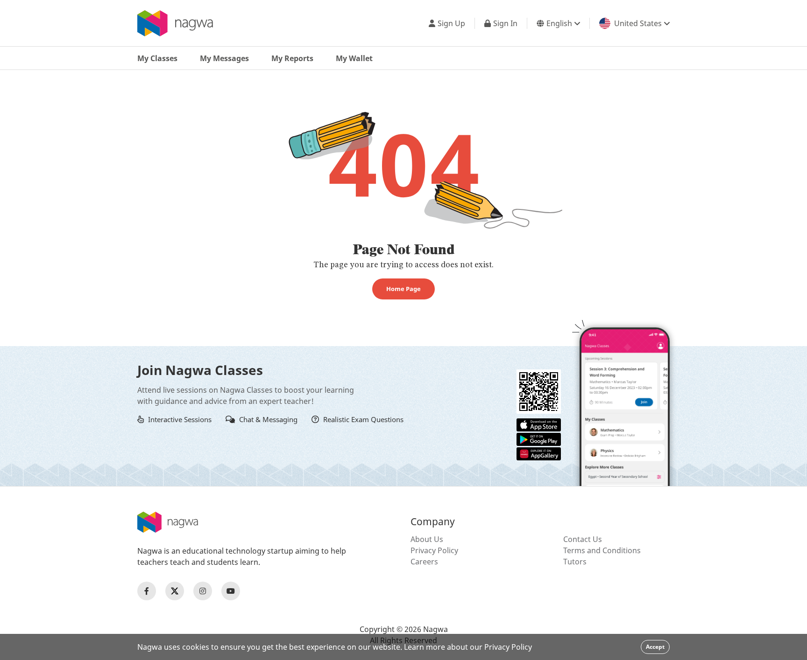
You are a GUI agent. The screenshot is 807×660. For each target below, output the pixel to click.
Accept (655, 647)
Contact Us (582, 539)
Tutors (575, 561)
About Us (427, 539)
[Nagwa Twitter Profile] (174, 591)
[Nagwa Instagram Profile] (202, 591)
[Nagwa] (175, 23)
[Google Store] (539, 438)
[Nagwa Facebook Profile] (146, 591)
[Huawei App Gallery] (539, 453)
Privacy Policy (434, 550)
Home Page (403, 289)
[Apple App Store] (539, 424)
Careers (424, 561)
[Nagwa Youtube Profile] (230, 591)
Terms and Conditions (602, 550)
